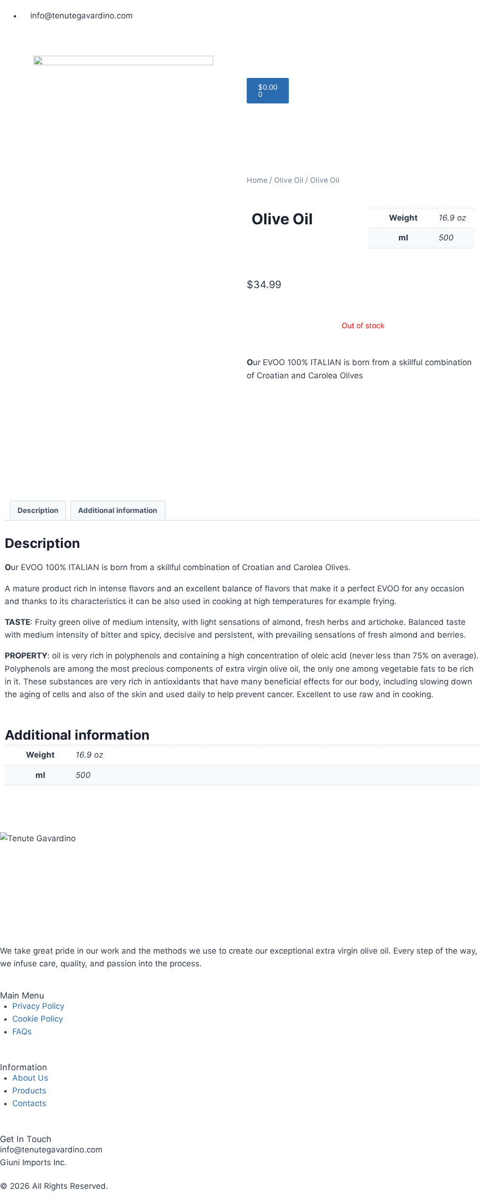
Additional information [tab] (117, 510)
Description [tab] (38, 510)
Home (257, 180)
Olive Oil (288, 180)
